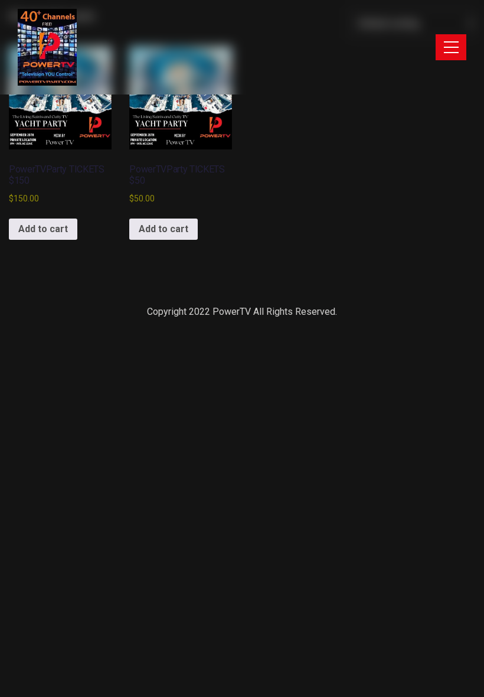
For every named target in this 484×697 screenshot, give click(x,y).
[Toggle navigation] (451, 47)
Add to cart (43, 228)
